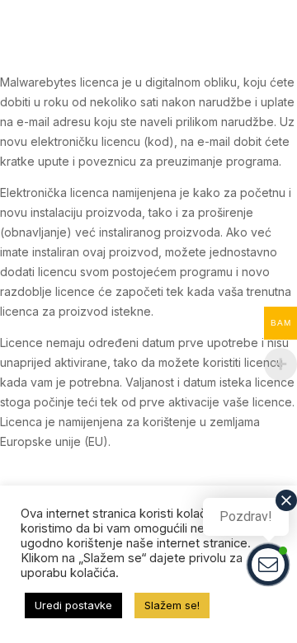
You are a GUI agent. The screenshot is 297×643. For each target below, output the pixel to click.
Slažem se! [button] (172, 605)
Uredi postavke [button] (73, 605)
